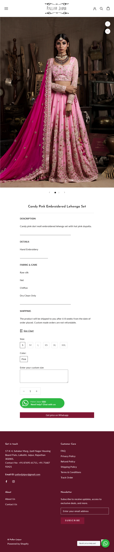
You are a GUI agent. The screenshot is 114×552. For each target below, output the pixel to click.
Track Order (67, 477)
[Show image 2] (59, 192)
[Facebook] (6, 481)
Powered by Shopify (17, 543)
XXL (64, 345)
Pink (24, 359)
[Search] (101, 8)
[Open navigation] (6, 8)
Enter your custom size (32, 367)
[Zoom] (107, 23)
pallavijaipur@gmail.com (27, 474)
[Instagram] (13, 481)
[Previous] (49, 192)
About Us (10, 498)
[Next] (64, 192)
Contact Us (11, 504)
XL (54, 345)
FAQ (63, 450)
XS (46, 345)
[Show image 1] (55, 192)
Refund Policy (68, 461)
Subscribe (72, 521)
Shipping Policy (69, 466)
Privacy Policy (68, 456)
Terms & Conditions (71, 472)
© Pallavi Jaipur (14, 540)
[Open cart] (108, 8)
